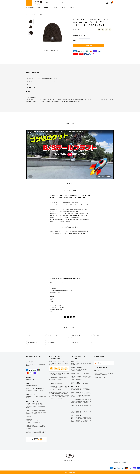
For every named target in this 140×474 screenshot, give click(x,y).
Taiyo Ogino (97, 335)
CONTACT (72, 7)
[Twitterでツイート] (106, 29)
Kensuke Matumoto (32, 342)
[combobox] (52, 2)
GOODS (38, 7)
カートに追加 (89, 45)
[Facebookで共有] (99, 29)
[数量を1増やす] (88, 40)
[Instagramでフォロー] (71, 317)
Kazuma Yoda (53, 342)
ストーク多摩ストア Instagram (57, 307)
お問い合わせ (58, 460)
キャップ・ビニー (36, 14)
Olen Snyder (75, 342)
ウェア (31, 14)
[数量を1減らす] (80, 40)
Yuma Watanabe (54, 335)
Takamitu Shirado (76, 335)
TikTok (51, 311)
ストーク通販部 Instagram (56, 305)
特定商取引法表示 (68, 460)
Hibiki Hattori (31, 335)
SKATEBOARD (29, 7)
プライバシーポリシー (79, 460)
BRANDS (46, 7)
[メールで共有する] (110, 29)
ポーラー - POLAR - (44, 14)
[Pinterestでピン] (102, 29)
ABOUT (55, 7)
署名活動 (55, 215)
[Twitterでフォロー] (68, 317)
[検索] (62, 2)
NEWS (63, 7)
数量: (74, 40)
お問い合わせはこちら (100, 363)
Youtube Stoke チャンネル (56, 309)
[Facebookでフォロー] (65, 317)
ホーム (27, 14)
